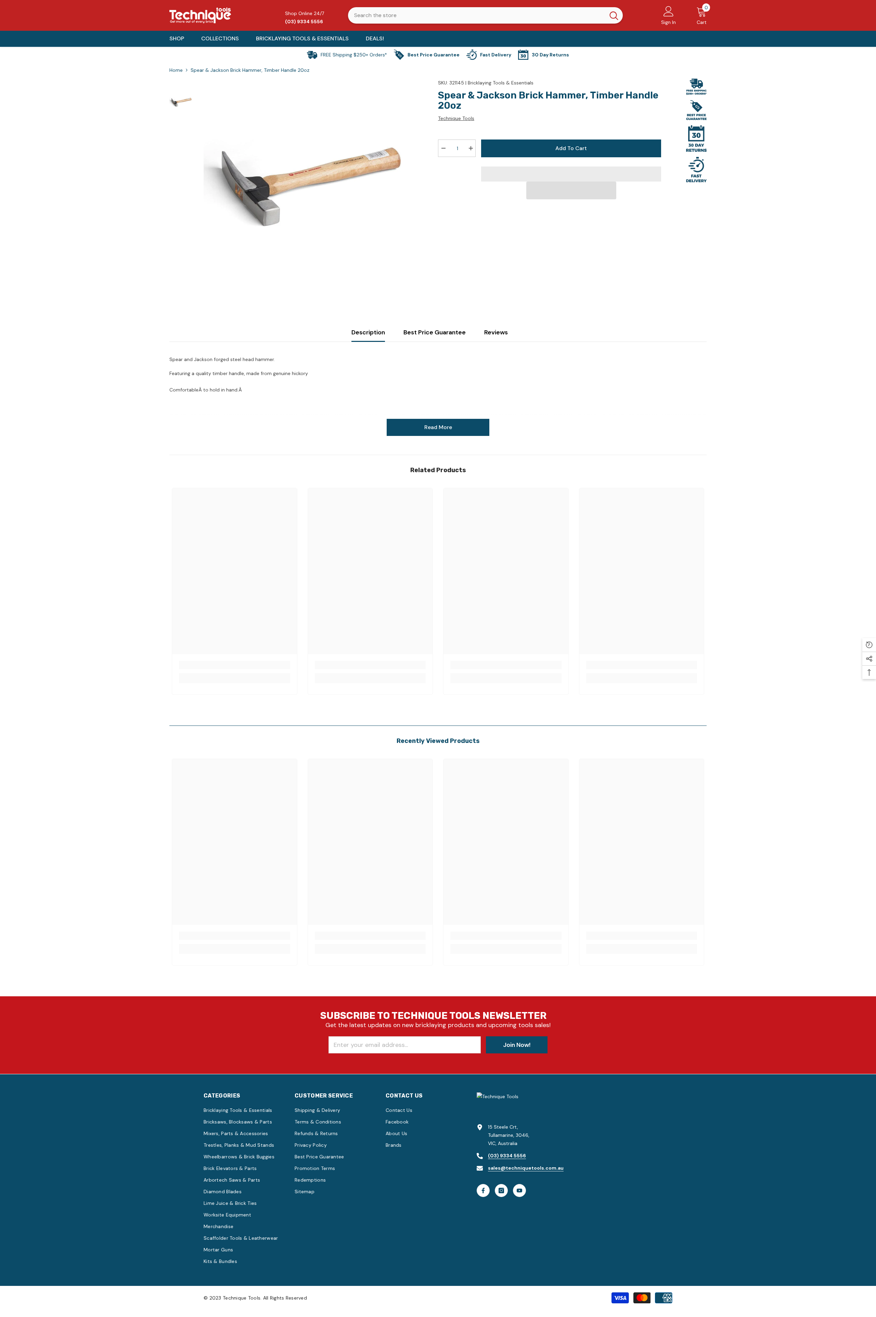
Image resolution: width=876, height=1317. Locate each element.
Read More (438, 427)
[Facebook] (483, 1190)
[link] (234, 665)
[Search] (485, 15)
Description (368, 332)
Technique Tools (456, 118)
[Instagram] (501, 1190)
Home (176, 70)
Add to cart (571, 148)
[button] (571, 190)
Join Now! (516, 1045)
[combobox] (476, 15)
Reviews (496, 332)
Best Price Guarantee (434, 332)
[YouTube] (519, 1190)
